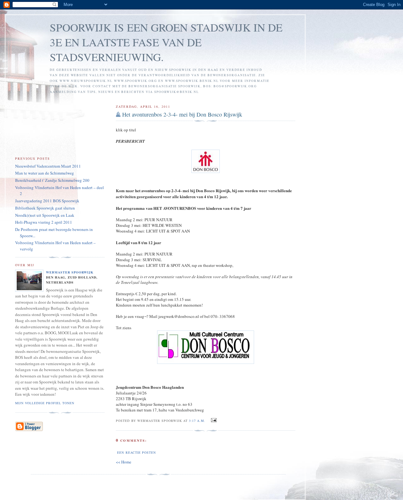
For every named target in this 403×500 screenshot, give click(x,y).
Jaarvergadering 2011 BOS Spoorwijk (47, 201)
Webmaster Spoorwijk (70, 272)
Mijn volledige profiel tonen (44, 403)
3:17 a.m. (197, 420)
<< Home (123, 462)
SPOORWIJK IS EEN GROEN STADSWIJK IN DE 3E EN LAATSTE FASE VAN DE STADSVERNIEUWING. (166, 42)
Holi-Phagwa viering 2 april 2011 (43, 222)
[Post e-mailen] (212, 420)
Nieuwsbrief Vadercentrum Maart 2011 (48, 166)
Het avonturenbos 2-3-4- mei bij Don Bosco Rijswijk (182, 114)
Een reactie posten (136, 452)
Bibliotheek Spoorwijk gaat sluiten (45, 208)
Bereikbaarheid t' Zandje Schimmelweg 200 (52, 180)
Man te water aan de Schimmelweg (44, 173)
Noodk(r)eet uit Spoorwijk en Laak (44, 215)
